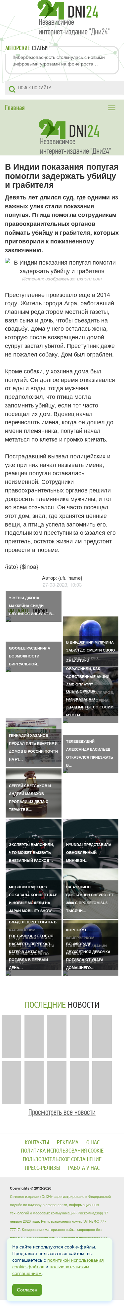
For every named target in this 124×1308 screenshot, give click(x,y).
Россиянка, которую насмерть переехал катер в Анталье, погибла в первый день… (31, 951)
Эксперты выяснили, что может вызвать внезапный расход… (31, 852)
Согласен (27, 1289)
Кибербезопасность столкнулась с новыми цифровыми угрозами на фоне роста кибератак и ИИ (59, 60)
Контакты (37, 1142)
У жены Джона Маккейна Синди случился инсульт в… (32, 605)
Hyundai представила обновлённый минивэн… (88, 852)
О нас (93, 1142)
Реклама (67, 1142)
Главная (15, 108)
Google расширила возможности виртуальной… (29, 656)
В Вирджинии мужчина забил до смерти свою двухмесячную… (90, 650)
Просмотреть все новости (62, 1112)
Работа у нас (84, 1167)
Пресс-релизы (42, 1167)
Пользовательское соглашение (62, 1159)
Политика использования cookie (62, 1150)
